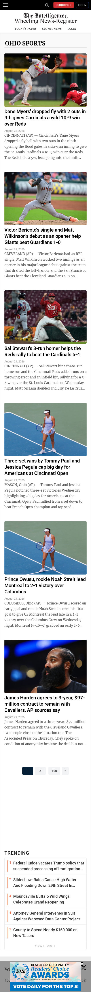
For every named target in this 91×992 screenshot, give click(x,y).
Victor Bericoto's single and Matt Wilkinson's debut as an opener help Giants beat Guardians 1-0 (42, 236)
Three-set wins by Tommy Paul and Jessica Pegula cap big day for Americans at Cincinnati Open (42, 467)
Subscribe (64, 5)
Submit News (52, 28)
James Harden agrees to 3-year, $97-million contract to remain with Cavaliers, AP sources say (44, 704)
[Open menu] (5, 5)
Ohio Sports (25, 43)
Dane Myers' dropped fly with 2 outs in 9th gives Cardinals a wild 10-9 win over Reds (45, 118)
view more (44, 945)
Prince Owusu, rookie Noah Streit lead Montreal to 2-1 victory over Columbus (45, 585)
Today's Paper (25, 28)
